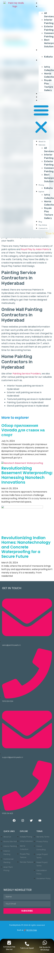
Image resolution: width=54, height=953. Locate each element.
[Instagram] (22, 820)
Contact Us (43, 100)
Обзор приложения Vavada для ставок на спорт (23, 430)
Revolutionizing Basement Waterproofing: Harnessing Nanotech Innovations (27, 475)
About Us (42, 3)
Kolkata (48, 56)
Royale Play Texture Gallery (48, 85)
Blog (40, 94)
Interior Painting (48, 21)
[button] (41, 119)
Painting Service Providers (27, 373)
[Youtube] (40, 820)
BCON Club (31, 930)
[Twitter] (31, 820)
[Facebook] (14, 820)
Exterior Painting (48, 28)
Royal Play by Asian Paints (35, 249)
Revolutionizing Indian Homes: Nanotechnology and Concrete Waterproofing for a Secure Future (26, 547)
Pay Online (43, 97)
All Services (49, 15)
